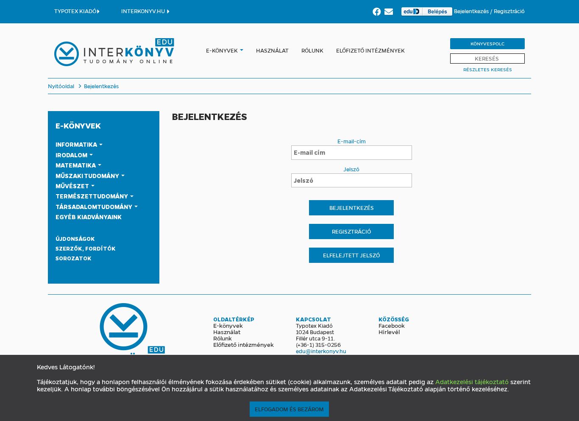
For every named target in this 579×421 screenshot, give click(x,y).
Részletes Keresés (487, 69)
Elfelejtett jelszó (351, 255)
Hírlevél (389, 331)
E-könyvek (222, 50)
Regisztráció (509, 10)
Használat (272, 50)
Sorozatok (74, 258)
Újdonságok (75, 238)
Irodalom (72, 155)
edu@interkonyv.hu (321, 350)
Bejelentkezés (472, 10)
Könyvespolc (487, 43)
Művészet (73, 186)
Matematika (76, 165)
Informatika (77, 144)
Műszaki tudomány (88, 175)
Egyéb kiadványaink (89, 216)
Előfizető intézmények (370, 50)
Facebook (392, 325)
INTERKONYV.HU (143, 10)
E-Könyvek (78, 125)
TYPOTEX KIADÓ (75, 10)
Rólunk (312, 50)
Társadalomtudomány (95, 206)
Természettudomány (92, 196)
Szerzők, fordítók (86, 248)
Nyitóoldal (61, 85)
